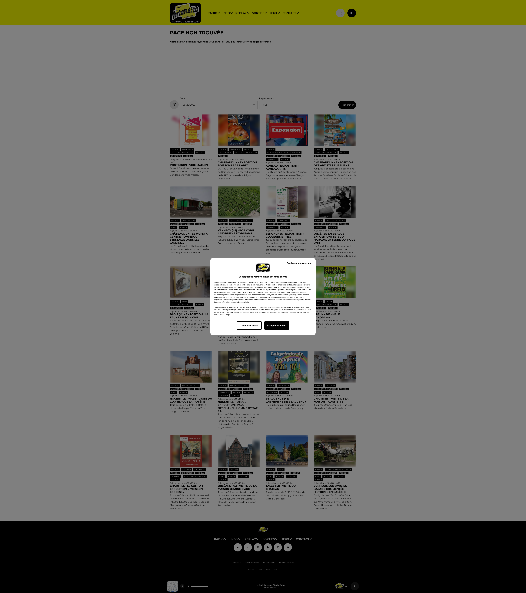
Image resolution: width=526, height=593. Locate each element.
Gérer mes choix (249, 325)
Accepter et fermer (276, 325)
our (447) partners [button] (227, 282)
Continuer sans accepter (299, 263)
